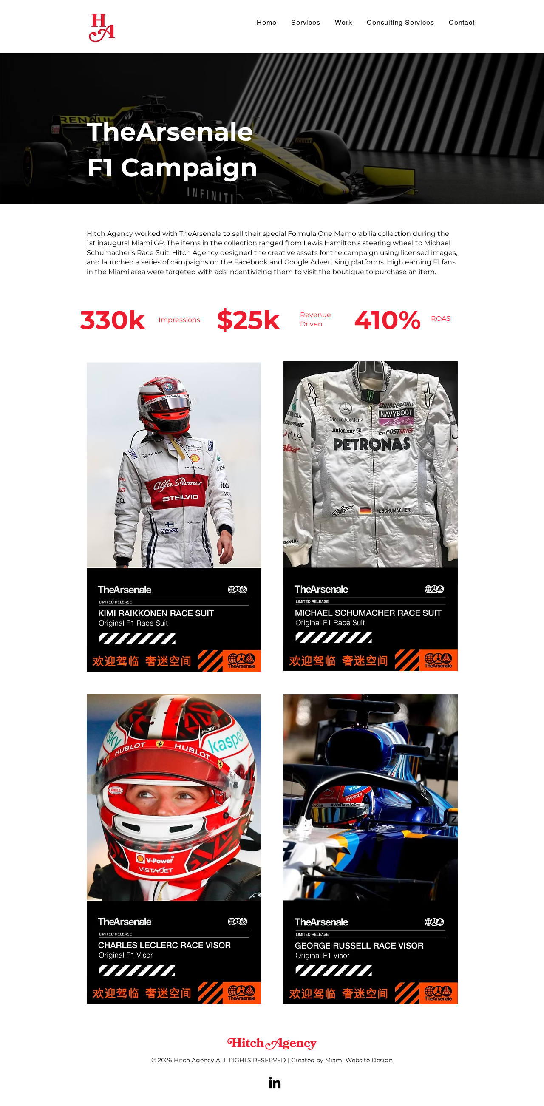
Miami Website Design (359, 1060)
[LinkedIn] (274, 1082)
